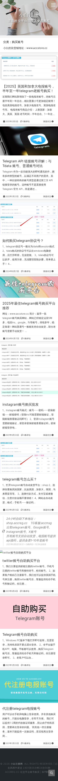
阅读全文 (47, 121)
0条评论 (26, 121)
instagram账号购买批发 (20, 404)
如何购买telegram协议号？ (23, 241)
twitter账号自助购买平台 (21, 561)
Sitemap (47, 772)
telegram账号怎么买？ (19, 479)
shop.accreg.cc (16, 523)
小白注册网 (17, 763)
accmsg (46, 523)
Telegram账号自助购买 (19, 634)
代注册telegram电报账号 (21, 709)
